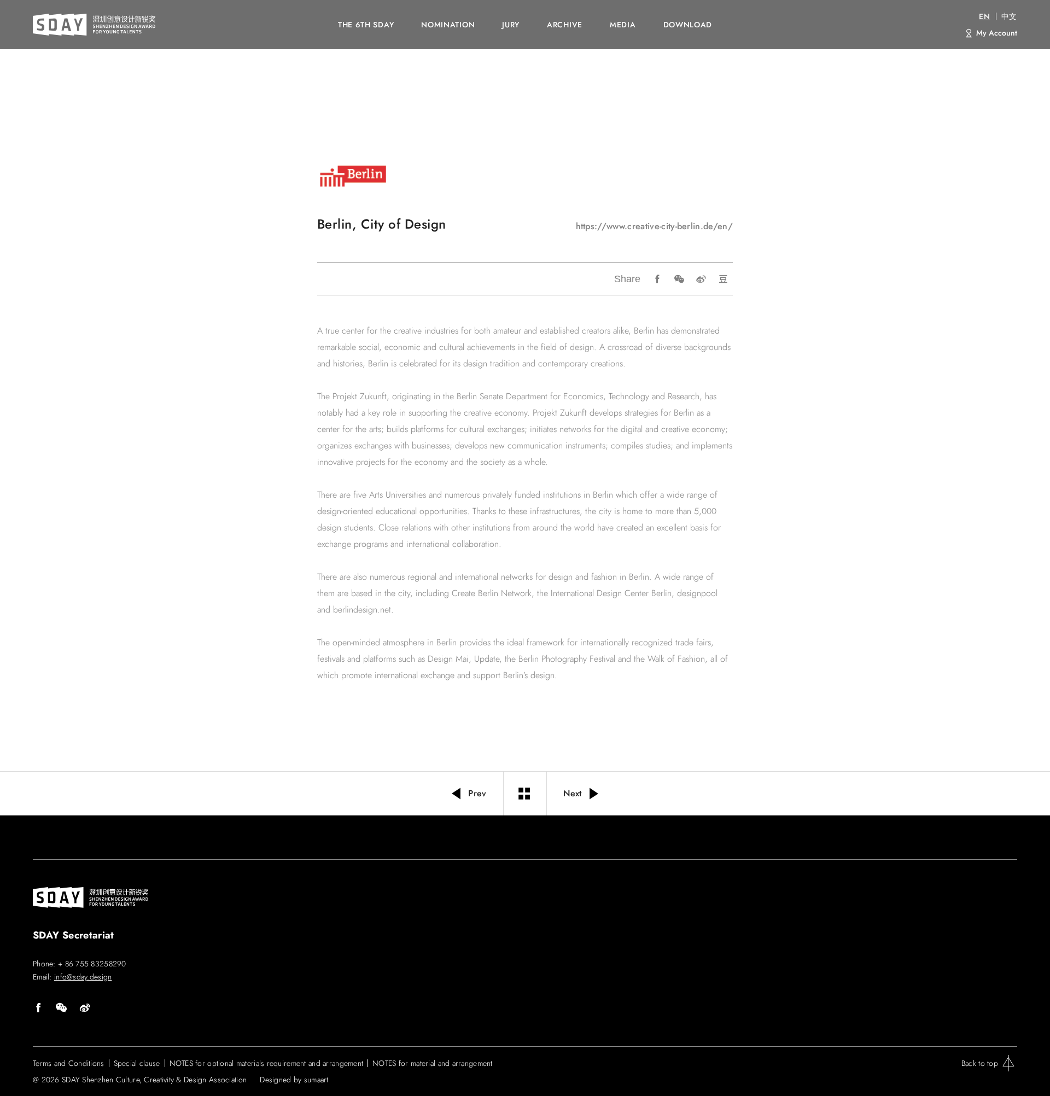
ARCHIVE (564, 24)
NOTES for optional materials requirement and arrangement (267, 1063)
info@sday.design (83, 976)
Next (572, 793)
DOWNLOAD (688, 24)
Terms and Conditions (68, 1063)
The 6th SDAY (366, 24)
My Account (996, 32)
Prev (477, 793)
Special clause (137, 1063)
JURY (511, 24)
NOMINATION (448, 24)
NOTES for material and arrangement (432, 1063)
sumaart (316, 1079)
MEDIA (623, 24)
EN (984, 16)
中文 (1009, 16)
